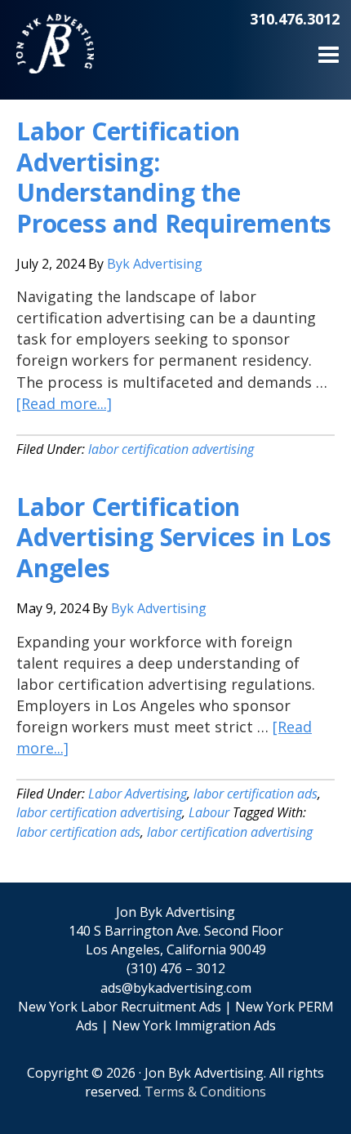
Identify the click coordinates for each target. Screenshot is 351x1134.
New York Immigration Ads (194, 1025)
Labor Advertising (137, 794)
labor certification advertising (171, 449)
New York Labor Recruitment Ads (119, 1007)
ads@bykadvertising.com (175, 988)
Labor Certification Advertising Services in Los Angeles (173, 537)
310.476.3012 (295, 19)
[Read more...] (64, 403)
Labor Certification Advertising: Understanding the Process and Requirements (173, 177)
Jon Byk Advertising (55, 57)
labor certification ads (255, 794)
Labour (209, 812)
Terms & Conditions (205, 1092)
